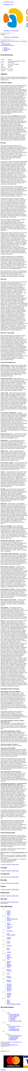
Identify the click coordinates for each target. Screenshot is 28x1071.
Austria (8, 914)
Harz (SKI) (12, 1027)
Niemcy (9, 969)
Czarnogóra (9, 926)
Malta (8, 962)
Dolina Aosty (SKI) (14, 1037)
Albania (9, 911)
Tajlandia (9, 993)
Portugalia (9, 977)
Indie (8, 948)
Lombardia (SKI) (14, 1038)
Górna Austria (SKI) (14, 1015)
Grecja (8, 941)
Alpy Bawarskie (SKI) (15, 1026)
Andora (8, 912)
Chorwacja (9, 924)
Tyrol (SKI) (12, 1019)
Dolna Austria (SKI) (14, 1014)
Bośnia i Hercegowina (12, 918)
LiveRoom (3, 1069)
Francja (8, 938)
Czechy (8, 928)
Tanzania (9, 994)
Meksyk (9, 966)
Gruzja (8, 942)
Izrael (8, 949)
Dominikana (10, 930)
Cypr (8, 925)
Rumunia (9, 981)
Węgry (8, 1001)
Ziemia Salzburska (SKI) (15, 1021)
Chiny (8, 922)
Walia (8, 1000)
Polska (8, 976)
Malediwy (9, 961)
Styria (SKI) (12, 1018)
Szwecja (9, 990)
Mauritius (9, 965)
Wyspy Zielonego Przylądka (13, 1004)
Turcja (8, 997)
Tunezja (9, 996)
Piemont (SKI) (13, 1039)
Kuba (8, 958)
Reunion (9, 980)
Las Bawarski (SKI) (14, 1029)
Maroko (9, 964)
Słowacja (9, 984)
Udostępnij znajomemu (6, 864)
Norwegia (9, 970)
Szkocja (9, 988)
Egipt (8, 933)
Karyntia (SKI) (13, 1017)
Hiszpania (9, 945)
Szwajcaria (9, 989)
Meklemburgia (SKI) (14, 1030)
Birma (8, 917)
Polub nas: (3, 34)
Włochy (9, 1002)
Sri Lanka (9, 986)
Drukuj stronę (15, 864)
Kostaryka (9, 957)
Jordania (9, 952)
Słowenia (9, 985)
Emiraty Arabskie (11, 934)
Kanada (9, 954)
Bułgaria (9, 920)
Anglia (8, 913)
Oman (8, 973)
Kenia (8, 956)
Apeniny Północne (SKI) (15, 1035)
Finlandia (9, 937)
